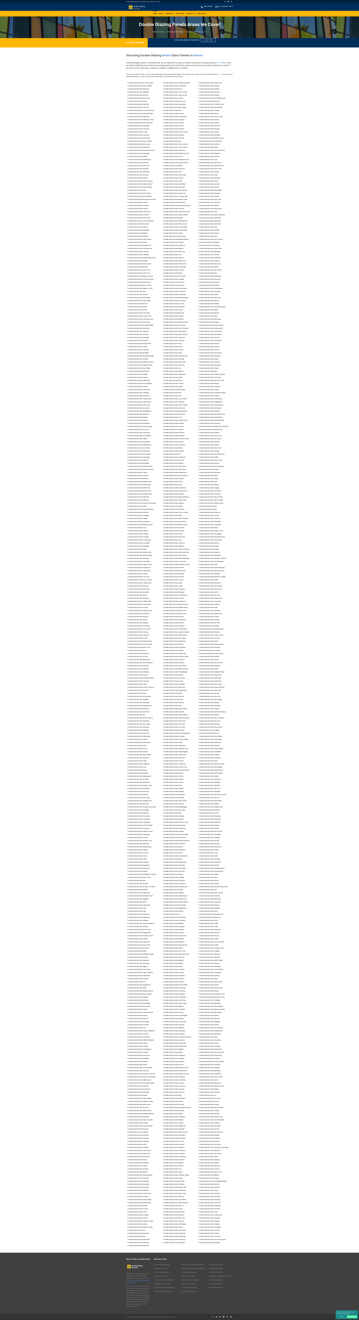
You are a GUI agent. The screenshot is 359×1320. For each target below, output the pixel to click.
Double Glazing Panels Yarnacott (174, 1144)
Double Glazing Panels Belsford (174, 939)
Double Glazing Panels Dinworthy (174, 365)
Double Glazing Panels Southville (139, 592)
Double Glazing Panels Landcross (139, 129)
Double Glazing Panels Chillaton (209, 616)
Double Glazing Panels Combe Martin (175, 227)
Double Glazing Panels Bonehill (138, 267)
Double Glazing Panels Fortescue (174, 543)
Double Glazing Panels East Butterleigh (176, 834)
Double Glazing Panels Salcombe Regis (141, 113)
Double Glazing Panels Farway (173, 1209)
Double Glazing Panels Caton (209, 1212)
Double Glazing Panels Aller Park (210, 623)
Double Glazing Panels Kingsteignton (211, 402)
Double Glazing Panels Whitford (174, 319)
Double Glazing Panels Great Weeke (175, 555)
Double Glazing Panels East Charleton (176, 334)
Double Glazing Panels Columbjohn (139, 442)
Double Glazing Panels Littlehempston (175, 896)
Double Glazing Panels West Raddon (140, 755)
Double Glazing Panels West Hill (209, 101)
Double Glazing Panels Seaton (209, 478)
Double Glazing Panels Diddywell (210, 1160)
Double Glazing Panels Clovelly (209, 120)
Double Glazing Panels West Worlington (176, 297)
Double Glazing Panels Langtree (174, 831)
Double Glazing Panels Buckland (139, 653)
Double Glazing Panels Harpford (209, 196)
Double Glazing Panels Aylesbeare (174, 1098)
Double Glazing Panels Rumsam (174, 270)
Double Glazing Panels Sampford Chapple (212, 307)
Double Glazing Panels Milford (209, 310)
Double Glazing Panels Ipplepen (209, 549)
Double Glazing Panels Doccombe (210, 1144)
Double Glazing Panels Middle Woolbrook (141, 1040)
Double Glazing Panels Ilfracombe (139, 328)
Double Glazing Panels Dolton (138, 761)
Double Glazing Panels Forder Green (175, 264)
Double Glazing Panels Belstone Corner (141, 276)
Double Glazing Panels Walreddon (210, 251)
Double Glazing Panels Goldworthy (174, 745)
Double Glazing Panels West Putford (211, 831)
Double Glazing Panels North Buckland (140, 663)
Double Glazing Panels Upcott (173, 1178)
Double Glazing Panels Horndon (138, 359)
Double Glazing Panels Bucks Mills (175, 362)
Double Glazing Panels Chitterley (174, 929)
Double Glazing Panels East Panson (175, 666)
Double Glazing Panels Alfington (209, 702)
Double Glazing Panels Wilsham (138, 1061)
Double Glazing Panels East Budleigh (175, 230)
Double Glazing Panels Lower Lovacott (211, 635)
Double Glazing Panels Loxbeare (210, 144)
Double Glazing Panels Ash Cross (210, 595)
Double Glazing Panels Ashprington (139, 1089)
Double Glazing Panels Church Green (175, 92)
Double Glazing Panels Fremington (139, 626)
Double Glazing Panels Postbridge (210, 816)
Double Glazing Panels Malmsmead (175, 1187)
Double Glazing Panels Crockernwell (175, 116)
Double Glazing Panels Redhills (209, 546)
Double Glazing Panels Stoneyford (139, 868)
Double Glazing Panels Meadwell (174, 1129)
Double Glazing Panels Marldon (138, 889)
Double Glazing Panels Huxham (138, 837)
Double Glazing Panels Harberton (210, 1187)
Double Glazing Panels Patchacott (139, 828)
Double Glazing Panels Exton (209, 911)
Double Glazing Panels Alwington (139, 1187)
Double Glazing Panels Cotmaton (139, 791)
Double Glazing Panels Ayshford (209, 975)
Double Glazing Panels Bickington (139, 463)
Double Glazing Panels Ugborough (210, 221)
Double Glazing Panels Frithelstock (139, 451)
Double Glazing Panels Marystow (210, 1166)
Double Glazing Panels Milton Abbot (211, 1012)
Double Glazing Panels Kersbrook (174, 187)
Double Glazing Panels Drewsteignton (211, 288)
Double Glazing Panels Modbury (174, 1018)
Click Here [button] (347, 1313)
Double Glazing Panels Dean (173, 343)
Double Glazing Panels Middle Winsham (176, 239)
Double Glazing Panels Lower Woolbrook (141, 221)
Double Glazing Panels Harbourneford (211, 328)
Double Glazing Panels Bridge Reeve (140, 445)
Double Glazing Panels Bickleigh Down (211, 914)
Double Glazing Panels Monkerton (174, 865)
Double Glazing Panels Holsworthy (210, 929)
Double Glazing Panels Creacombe (139, 432)
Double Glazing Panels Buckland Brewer (212, 1061)
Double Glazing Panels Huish (209, 920)
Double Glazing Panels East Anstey (210, 439)
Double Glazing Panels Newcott (138, 752)
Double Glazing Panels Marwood (139, 1163)
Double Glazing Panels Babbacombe (211, 613)
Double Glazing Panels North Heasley (211, 1028)
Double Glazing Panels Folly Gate (174, 724)
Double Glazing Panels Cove (208, 212)
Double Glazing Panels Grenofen (174, 282)
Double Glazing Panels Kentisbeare (210, 218)
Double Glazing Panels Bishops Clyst (211, 429)
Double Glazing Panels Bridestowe (210, 742)
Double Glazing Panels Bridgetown (139, 865)
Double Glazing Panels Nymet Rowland (176, 518)
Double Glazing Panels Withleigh (138, 730)
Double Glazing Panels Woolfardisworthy (212, 868)
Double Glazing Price (216, 1287)
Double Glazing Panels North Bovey (175, 521)
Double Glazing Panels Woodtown (210, 178)
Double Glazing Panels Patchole (138, 586)
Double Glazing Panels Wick (173, 1095)
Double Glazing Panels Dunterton (210, 1209)
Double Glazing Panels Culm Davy (139, 577)
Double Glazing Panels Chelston (209, 1110)
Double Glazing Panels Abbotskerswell (176, 322)
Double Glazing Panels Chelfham (174, 340)
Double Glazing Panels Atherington (174, 1135)
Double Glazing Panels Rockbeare (210, 819)
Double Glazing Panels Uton (172, 141)
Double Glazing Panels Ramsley (210, 844)
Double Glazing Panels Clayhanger (174, 1138)
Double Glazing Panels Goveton (174, 616)
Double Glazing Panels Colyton (138, 574)
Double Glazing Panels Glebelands (139, 488)
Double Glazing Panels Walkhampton (140, 1080)
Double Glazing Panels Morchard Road (176, 604)
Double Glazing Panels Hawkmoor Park (176, 1067)
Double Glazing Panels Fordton (209, 457)
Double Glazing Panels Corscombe (175, 466)
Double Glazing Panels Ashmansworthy (141, 123)
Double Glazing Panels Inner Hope (139, 322)
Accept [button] (352, 1316)
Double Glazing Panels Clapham (210, 322)
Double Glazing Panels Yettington (139, 393)
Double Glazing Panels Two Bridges (211, 534)
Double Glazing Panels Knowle (173, 874)
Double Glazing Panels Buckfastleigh (211, 107)
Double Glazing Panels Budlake (209, 389)
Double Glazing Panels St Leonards (175, 561)
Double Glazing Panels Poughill (173, 242)
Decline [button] (341, 1316)
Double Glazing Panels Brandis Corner (211, 531)
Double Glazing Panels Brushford (174, 1181)
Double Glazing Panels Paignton (209, 445)
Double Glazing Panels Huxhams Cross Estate (214, 1147)
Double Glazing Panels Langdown (174, 120)
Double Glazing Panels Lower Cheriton (140, 644)
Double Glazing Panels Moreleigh (210, 859)
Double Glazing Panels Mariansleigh (211, 190)
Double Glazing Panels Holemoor (210, 1193)
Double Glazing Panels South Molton (140, 436)
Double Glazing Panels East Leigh (174, 810)
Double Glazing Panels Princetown (174, 325)
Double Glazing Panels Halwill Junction (211, 503)
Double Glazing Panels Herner (173, 1227)
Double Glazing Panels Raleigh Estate (140, 610)
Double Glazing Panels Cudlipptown (139, 822)
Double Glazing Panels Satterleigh (139, 126)
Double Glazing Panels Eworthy (209, 1025)
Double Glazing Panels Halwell (138, 374)
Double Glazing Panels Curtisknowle (140, 540)
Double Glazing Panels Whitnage (174, 359)
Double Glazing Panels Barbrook (210, 285)
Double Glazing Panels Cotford (138, 178)
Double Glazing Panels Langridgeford (140, 1049)
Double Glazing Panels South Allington (211, 773)
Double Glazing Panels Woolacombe (175, 862)
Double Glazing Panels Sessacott (139, 733)
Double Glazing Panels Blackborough (140, 847)
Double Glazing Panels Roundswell (139, 742)
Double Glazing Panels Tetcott (209, 1156)
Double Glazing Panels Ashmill (209, 592)
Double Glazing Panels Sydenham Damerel (142, 1074)
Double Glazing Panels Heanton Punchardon (142, 503)
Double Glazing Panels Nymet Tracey (211, 239)
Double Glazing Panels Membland (139, 172)
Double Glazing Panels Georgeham (175, 647)
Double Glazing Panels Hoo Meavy (175, 920)
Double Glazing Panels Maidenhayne (140, 159)
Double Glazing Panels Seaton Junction (141, 1227)
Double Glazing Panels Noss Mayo (139, 448)
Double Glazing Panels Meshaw (174, 494)
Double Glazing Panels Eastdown (139, 1215)
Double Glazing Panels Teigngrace (174, 1055)
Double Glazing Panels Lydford (209, 985)
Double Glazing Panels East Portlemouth (212, 454)
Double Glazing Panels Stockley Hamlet (141, 469)
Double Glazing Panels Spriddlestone (140, 411)
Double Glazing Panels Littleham (174, 893)
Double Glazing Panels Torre (173, 417)
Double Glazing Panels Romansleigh (211, 699)
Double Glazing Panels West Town (174, 251)
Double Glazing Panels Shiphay (173, 463)
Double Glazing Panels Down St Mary (211, 1077)
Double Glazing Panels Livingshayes (140, 696)
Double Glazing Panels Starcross (174, 531)
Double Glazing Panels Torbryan (174, 804)
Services (169, 13)
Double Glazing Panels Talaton (173, 506)
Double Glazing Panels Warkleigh (139, 104)
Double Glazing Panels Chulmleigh (210, 1227)
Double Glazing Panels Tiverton (173, 383)
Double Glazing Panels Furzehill (209, 187)
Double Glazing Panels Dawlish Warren (141, 184)
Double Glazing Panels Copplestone (140, 985)
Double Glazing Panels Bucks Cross (175, 613)
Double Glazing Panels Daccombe (139, 98)
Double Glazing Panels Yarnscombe (140, 629)
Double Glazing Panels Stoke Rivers (211, 248)
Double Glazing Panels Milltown (209, 205)
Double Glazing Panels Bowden (209, 715)
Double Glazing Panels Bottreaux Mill (140, 552)
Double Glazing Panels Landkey (174, 442)
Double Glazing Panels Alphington (210, 782)
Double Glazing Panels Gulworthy (210, 896)
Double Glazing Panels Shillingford (139, 423)
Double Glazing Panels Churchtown (210, 1040)
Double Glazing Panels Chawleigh (174, 1009)
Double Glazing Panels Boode (138, 770)
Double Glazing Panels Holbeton (209, 432)
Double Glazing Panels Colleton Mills (140, 601)
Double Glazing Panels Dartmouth (139, 712)
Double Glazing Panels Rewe (209, 316)
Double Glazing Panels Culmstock (210, 494)
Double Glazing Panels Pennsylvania (211, 727)
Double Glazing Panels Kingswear (174, 589)
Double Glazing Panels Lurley (209, 159)
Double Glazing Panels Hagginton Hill (140, 801)
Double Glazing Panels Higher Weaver (211, 770)
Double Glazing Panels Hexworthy (210, 279)
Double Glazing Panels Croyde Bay (175, 997)
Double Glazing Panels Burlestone (139, 782)
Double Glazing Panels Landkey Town (175, 420)
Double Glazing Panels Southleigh (174, 994)
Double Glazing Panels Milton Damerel (176, 1132)
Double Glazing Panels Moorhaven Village (212, 577)
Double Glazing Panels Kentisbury (210, 356)
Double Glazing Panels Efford (209, 475)
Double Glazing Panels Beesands (139, 598)
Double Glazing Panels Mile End (138, 460)
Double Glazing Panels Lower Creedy (211, 116)
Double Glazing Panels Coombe (174, 426)
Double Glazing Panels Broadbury (210, 666)
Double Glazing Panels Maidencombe (140, 481)
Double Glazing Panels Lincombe (139, 681)
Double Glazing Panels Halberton (139, 1190)
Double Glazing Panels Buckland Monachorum (214, 887)
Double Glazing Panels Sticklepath (174, 1031)
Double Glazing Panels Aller (208, 506)
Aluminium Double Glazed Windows (192, 1264)
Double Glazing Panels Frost (208, 236)
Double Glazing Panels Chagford (139, 1196)
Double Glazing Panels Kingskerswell (175, 945)
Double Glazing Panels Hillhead (209, 485)
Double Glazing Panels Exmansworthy (211, 871)
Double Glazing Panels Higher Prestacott (176, 549)
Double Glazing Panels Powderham (210, 1074)
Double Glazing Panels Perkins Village (176, 405)
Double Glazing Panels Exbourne (210, 552)
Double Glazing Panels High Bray (210, 957)
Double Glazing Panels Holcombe (174, 1160)
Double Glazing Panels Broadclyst (174, 1077)
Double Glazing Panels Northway (174, 1110)
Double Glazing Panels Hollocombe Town (176, 552)
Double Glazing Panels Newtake (174, 791)
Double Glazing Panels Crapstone (210, 512)
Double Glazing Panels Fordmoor (174, 979)
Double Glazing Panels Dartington (174, 1034)
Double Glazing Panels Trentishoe (210, 1064)
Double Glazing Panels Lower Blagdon (176, 1015)
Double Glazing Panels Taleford (173, 1123)
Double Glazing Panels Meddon (209, 1163)
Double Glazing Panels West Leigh (139, 405)
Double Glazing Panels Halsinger (210, 1067)
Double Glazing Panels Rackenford (210, 224)
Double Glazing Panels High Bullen (139, 893)
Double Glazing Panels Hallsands (174, 402)
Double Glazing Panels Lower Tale (210, 601)
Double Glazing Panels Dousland (174, 659)
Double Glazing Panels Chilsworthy (139, 1037)
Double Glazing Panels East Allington (211, 767)
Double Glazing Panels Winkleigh (174, 592)
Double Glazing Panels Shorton (173, 178)
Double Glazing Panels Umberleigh (139, 975)
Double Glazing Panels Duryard (209, 132)
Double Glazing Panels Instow (138, 684)
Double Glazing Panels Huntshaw (174, 871)
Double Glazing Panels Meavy (173, 89)
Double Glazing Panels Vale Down (174, 169)
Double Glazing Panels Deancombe (139, 1006)
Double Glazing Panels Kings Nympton (211, 325)
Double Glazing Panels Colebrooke (210, 258)
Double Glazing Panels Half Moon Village (141, 954)
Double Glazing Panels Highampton (139, 905)
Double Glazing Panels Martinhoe (139, 1233)
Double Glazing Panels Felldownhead (211, 1031)
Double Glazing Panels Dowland (174, 135)
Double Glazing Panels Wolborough (139, 736)
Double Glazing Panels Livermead (210, 377)
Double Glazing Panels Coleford (174, 478)
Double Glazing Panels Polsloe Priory (140, 399)
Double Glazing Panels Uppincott (174, 1061)
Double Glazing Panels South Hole (139, 1055)
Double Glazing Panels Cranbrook (174, 1153)
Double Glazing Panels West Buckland (140, 555)
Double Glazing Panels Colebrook (139, 1242)
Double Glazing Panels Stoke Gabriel (140, 1110)
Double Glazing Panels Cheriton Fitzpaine (212, 374)
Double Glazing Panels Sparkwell (139, 758)
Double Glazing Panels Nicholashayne (211, 1132)
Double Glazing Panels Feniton (173, 1101)
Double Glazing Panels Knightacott (139, 147)
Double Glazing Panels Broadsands (175, 1236)
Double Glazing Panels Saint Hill (138, 690)
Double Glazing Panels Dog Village (174, 184)
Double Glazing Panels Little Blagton (175, 1224)
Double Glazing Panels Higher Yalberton (141, 972)
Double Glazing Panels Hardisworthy (211, 141)
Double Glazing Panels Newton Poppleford (142, 1031)
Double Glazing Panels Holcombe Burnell (176, 718)
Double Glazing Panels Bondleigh (139, 353)
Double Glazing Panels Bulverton (210, 346)
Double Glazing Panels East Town (174, 678)
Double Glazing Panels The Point (174, 208)
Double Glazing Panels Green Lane (175, 101)
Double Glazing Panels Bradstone (139, 709)
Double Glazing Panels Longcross (210, 650)
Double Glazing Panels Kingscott (210, 396)
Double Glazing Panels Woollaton (174, 451)
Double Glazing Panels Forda (173, 785)
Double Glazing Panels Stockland (139, 727)
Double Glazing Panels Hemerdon (210, 1199)
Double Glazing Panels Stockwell (210, 954)
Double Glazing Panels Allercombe (174, 570)
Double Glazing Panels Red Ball (209, 230)
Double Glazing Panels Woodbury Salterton (213, 558)
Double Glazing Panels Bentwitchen (175, 236)
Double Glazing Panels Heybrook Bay (175, 356)
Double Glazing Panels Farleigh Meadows (141, 678)
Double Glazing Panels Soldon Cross (175, 899)
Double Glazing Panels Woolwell (209, 129)
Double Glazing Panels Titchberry (139, 205)
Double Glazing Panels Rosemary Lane (176, 822)
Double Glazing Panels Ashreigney (210, 966)
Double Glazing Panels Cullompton (174, 883)
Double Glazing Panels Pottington (139, 92)
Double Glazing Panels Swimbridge (175, 267)
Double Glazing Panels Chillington (139, 672)
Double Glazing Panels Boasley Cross (140, 840)
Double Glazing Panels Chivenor (138, 853)
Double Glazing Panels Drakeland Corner (212, 994)
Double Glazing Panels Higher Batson (140, 1098)
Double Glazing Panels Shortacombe (175, 1046)
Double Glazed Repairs (162, 1272)
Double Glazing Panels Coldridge (139, 254)
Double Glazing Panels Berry (208, 371)
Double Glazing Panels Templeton (174, 626)
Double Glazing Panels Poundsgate (175, 86)
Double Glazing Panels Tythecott (139, 107)
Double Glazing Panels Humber (138, 607)
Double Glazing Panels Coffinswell (174, 850)
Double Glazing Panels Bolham (173, 218)
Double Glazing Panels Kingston (209, 95)
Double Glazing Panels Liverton (209, 813)
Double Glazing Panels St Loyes (174, 1141)
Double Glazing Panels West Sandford (211, 1006)
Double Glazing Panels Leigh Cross (175, 193)
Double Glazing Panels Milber (138, 951)
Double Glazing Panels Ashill (173, 705)
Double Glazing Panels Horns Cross (140, 877)
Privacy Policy (173, 1317)
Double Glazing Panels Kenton (209, 580)
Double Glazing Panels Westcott (209, 905)
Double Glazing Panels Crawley (174, 580)
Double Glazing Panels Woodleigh (139, 1117)
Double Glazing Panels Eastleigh (174, 574)
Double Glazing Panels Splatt (137, 506)
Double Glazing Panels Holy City (174, 138)
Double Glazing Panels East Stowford (140, 196)
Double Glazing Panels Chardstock (175, 1150)
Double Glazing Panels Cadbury (174, 788)
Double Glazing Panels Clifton (138, 859)
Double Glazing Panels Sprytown (174, 1083)
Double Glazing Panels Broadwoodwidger (141, 356)
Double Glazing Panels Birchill (138, 304)
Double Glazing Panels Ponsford (138, 1107)
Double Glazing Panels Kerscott (138, 1018)
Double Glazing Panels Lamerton (139, 1034)
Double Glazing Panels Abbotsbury (210, 1034)
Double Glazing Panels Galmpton (174, 436)
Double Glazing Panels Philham (173, 644)
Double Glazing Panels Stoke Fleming (140, 641)
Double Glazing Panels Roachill (138, 957)
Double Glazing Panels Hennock (210, 693)
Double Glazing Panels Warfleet (209, 626)
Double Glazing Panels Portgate (138, 534)
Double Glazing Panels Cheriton (209, 172)
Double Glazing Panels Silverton (138, 675)
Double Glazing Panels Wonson (209, 733)
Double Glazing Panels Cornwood (210, 1098)
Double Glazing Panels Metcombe (174, 537)
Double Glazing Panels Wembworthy (140, 1203)
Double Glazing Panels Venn (137, 291)
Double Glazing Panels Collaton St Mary (141, 1101)
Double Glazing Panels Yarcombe (139, 963)
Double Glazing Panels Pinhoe (173, 481)
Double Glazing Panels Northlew (174, 797)
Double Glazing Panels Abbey (173, 742)
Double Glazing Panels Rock (208, 481)
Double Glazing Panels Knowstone (174, 1239)
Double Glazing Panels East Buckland (175, 856)
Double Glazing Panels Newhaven (210, 472)
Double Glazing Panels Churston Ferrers (176, 439)
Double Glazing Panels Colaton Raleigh (176, 739)
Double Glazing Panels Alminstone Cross (212, 150)
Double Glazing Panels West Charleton (211, 1107)
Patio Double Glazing (188, 1276)
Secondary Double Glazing (163, 1284)
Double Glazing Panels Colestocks (210, 758)
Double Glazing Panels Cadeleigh (139, 515)
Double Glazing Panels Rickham (174, 1196)
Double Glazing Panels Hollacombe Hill (212, 165)
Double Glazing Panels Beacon (209, 113)
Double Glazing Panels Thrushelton (139, 816)
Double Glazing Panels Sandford (138, 862)
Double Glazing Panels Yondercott (174, 245)
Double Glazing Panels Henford (173, 761)
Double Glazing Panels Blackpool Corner (212, 997)
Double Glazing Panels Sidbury (173, 948)
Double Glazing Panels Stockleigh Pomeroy (177, 1107)
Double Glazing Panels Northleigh (210, 705)
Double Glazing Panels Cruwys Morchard (141, 110)
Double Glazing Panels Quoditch (174, 982)
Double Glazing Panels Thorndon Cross (212, 104)
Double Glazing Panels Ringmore (174, 1147)
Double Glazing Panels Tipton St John (175, 95)
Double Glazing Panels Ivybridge (174, 816)
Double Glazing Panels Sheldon (173, 429)
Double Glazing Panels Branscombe (140, 1104)
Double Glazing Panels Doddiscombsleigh (177, 83)
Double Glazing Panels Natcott (138, 1009)
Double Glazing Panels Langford (209, 730)
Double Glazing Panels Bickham (209, 313)
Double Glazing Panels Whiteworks (210, 555)
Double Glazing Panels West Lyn (210, 797)
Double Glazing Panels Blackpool (139, 1245)
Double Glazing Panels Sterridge (174, 1184)
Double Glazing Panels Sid (172, 454)
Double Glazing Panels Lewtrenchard (140, 583)
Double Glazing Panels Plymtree (174, 460)
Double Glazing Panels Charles (209, 850)
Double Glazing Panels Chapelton (139, 1141)
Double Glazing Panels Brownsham (210, 847)
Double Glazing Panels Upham (138, 1224)
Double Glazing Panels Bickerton (210, 1018)
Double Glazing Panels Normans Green (212, 1052)
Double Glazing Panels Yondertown (175, 764)
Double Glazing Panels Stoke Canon (211, 1172)
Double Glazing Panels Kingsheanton (140, 776)
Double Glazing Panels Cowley (138, 1166)
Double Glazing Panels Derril (137, 908)
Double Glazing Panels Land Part (139, 1071)
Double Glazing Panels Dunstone (210, 1123)
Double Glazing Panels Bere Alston (210, 162)
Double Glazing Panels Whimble (209, 656)
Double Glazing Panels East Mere (210, 1196)
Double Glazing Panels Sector (173, 346)
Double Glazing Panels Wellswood (174, 641)
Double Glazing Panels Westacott (139, 89)
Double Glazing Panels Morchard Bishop (176, 497)
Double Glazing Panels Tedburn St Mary (141, 1221)
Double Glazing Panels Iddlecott (209, 1175)
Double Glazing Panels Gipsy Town (175, 261)
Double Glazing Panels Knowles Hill (175, 755)
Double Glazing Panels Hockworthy (175, 917)
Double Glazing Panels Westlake (139, 699)
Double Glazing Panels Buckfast (174, 423)
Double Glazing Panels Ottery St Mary (211, 497)
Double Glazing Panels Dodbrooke (210, 1206)
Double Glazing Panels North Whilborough (212, 98)
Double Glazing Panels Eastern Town (140, 316)
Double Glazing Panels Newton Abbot (140, 1199)
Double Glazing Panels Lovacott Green (140, 248)
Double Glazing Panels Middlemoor (175, 1126)
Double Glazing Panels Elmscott (138, 175)
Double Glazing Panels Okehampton (140, 604)
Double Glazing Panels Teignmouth (175, 828)
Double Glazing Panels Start (208, 509)
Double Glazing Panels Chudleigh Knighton (213, 393)
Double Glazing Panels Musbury (209, 883)
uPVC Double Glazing (216, 1272)
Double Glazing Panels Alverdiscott (175, 601)
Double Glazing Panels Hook (137, 767)
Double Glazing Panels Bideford (174, 1049)
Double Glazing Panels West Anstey (175, 175)
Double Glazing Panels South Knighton (211, 748)
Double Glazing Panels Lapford (138, 739)
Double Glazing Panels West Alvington (140, 187)
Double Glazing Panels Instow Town (140, 1150)
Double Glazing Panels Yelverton (139, 331)
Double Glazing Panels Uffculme (174, 1221)
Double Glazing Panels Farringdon (210, 1046)
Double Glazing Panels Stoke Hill (174, 957)
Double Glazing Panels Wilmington (210, 1126)
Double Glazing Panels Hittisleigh (210, 837)
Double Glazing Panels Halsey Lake (211, 436)
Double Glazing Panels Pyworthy (210, 202)
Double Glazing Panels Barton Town (211, 169)
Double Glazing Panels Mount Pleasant (176, 132)
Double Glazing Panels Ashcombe (139, 1156)
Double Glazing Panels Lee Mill (209, 515)
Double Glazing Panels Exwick (209, 181)
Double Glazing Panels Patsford (174, 509)
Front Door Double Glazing (190, 1280)
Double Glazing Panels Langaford (210, 386)
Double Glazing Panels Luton (173, 540)
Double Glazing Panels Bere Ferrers (140, 282)
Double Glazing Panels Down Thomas (211, 893)
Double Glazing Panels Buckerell (210, 745)
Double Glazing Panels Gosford (138, 227)
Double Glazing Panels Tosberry (209, 825)
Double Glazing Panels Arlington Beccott (212, 687)
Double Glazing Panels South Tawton (175, 1003)
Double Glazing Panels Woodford (139, 1058)
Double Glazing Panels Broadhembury (176, 411)
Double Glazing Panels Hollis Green (140, 212)
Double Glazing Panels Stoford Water (211, 736)
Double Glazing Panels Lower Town (139, 270)
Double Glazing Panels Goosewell (139, 1239)
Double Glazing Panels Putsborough (211, 1055)
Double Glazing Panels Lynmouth (139, 429)
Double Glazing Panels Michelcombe (175, 1071)
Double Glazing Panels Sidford (173, 1113)
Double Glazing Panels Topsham (174, 932)
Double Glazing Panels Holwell (209, 669)
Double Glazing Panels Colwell (209, 945)
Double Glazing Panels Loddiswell (139, 764)
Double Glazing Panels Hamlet (138, 346)
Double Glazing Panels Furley (173, 353)
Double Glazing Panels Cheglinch (139, 669)
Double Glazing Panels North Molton (211, 801)
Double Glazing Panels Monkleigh (174, 794)
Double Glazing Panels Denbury (138, 420)
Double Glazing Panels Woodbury (174, 942)
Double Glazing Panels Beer (137, 880)
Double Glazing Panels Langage (209, 488)
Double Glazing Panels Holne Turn (210, 788)
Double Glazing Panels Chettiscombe (175, 595)
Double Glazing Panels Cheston (174, 776)
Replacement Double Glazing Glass (220, 1276)
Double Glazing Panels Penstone (139, 979)
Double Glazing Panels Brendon (138, 95)
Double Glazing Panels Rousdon (174, 972)
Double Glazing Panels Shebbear (210, 1221)
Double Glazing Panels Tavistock (139, 1178)
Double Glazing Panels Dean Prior (210, 696)
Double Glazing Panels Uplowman (210, 917)
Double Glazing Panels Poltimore (174, 432)
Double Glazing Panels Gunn (137, 650)
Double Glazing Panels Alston (173, 273)
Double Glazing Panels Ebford (209, 147)
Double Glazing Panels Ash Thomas (140, 929)
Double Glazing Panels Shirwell (173, 650)
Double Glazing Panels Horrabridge (139, 297)
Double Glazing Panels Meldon (138, 233)
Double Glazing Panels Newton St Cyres (176, 1074)
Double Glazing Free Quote (163, 1291)
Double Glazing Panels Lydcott (209, 1190)
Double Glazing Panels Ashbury (138, 208)
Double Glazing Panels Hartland (138, 1052)
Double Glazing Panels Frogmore (139, 169)
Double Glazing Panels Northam (209, 543)
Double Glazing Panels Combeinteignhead (177, 733)
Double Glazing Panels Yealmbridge (140, 485)
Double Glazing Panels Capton (173, 1172)
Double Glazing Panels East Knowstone (212, 466)
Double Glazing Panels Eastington (174, 1242)
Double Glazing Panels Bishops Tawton (141, 524)
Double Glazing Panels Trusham (209, 350)
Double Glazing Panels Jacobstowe (175, 620)
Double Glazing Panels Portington (210, 1000)
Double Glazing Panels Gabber (209, 469)
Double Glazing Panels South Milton (175, 868)
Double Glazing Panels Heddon (138, 518)
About (161, 13)
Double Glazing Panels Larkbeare (139, 215)
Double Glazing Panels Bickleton (139, 478)
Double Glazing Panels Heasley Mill (210, 1049)
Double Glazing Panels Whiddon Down (176, 607)
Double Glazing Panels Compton (210, 110)
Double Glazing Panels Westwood (174, 445)
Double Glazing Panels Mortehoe (174, 702)
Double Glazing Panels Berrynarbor (139, 144)
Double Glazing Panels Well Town (139, 371)
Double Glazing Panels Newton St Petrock (177, 212)
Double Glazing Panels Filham (173, 853)
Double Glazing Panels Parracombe (175, 1043)
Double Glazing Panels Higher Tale (210, 690)
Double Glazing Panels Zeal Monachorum (177, 840)
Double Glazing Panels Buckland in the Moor (142, 199)
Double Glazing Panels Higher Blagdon (176, 752)
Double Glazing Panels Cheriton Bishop (176, 902)
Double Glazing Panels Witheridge (210, 1003)
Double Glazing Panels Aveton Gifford (140, 86)
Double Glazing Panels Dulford (209, 294)
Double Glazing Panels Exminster (139, 948)
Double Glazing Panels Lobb (137, 911)
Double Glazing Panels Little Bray (139, 1138)
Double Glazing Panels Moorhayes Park (176, 153)
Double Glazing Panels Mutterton (210, 92)
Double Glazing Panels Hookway (139, 1169)
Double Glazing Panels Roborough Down (176, 954)
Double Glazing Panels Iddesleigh (139, 1092)
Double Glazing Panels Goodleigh (139, 546)
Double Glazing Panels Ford (137, 1028)
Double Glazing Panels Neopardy (210, 908)
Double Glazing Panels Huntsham (210, 423)
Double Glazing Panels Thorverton (174, 727)
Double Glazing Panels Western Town (175, 199)
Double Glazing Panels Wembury (174, 1215)
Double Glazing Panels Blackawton (210, 319)
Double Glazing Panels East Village (139, 368)
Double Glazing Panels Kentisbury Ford (212, 948)
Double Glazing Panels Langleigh (174, 1058)
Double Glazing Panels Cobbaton (210, 1224)
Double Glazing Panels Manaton (174, 819)
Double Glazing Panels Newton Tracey (140, 785)
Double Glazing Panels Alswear (209, 1015)
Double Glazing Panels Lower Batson (140, 402)
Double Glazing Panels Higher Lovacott (141, 831)
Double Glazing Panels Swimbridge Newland (213, 1181)
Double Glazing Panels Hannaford (139, 613)
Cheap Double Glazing (189, 1272)
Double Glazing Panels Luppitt (173, 586)
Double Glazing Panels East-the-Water (176, 985)
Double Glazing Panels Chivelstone (139, 819)
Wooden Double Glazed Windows (165, 1287)
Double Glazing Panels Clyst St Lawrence (141, 687)
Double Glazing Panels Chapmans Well (176, 656)
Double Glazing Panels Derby (173, 181)
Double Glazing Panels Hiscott (138, 1160)
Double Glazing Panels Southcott (174, 1089)
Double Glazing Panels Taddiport (210, 951)
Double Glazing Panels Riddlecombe (175, 472)
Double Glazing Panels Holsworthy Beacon (213, 712)
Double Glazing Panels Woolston (210, 632)
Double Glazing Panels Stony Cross (175, 610)
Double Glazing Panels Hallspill (138, 261)
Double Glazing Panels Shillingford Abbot (212, 672)
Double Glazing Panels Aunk (208, 227)
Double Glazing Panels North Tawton (175, 801)
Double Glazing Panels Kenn (173, 393)
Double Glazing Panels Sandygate (139, 153)
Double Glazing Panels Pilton (137, 693)
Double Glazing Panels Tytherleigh (210, 521)
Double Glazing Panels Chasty (138, 620)
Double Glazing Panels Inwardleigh (139, 561)
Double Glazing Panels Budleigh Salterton (141, 1113)
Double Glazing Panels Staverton (139, 1135)
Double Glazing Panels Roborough (174, 1233)
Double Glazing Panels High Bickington (140, 1175)
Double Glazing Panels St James (174, 304)
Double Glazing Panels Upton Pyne (139, 273)
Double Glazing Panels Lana (172, 1169)
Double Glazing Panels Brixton (209, 528)
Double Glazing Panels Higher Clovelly (176, 215)
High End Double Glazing (189, 1287)
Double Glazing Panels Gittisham (139, 162)
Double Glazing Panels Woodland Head (141, 896)
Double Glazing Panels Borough (209, 828)
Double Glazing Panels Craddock (174, 877)
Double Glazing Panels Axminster (210, 647)
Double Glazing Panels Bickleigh (210, 1242)
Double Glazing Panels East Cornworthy (212, 942)
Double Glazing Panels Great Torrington (141, 181)
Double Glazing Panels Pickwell (138, 883)
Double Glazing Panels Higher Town (211, 448)
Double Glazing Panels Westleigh (210, 1218)
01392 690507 (208, 6)
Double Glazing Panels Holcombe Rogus (141, 279)
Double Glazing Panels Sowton (173, 310)
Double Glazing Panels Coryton (173, 350)
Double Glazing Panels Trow (137, 528)
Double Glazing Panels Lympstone (139, 408)
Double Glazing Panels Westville (210, 1184)
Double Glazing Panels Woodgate (210, 1021)
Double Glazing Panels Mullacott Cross (212, 138)
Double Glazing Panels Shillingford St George (142, 874)
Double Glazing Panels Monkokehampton (212, 537)
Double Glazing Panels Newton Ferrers (176, 162)
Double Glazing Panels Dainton (138, 1095)
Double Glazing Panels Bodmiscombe (175, 524)
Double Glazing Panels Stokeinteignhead (212, 567)
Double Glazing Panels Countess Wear (140, 1126)
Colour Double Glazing (216, 1280)
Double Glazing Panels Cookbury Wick (176, 196)
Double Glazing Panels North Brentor (211, 417)
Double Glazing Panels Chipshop (139, 350)
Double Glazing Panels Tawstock (210, 1092)
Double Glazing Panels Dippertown (139, 116)
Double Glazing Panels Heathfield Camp (141, 319)
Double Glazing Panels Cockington (139, 313)
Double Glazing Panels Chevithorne (210, 491)
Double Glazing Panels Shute (137, 902)
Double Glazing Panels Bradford (174, 923)
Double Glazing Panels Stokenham (174, 844)
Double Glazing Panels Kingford (174, 779)
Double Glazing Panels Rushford (174, 129)
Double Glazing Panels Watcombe (174, 687)
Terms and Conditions (163, 1317)
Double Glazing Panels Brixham (209, 300)
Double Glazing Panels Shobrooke (174, 337)
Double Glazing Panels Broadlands (210, 276)
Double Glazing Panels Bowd (208, 1037)
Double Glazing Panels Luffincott (138, 475)
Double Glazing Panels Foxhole (138, 1209)
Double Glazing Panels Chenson (138, 632)
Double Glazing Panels (189, 1284)
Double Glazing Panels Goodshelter (210, 752)
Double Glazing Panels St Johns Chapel (141, 83)
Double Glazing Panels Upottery (209, 123)
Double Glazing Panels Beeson (173, 847)
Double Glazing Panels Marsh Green (211, 684)
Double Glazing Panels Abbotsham (210, 365)
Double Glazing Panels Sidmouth (210, 932)
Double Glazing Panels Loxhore (138, 656)
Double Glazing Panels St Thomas (210, 1236)
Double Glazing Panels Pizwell (138, 638)
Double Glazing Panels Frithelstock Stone (141, 120)
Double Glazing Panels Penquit (209, 1104)
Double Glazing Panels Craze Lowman (176, 144)
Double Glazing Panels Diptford (173, 911)
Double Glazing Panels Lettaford (209, 709)
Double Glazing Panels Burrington (139, 1021)
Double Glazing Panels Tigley (173, 515)
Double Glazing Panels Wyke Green (175, 837)
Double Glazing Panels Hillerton (173, 371)
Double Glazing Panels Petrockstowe (211, 988)
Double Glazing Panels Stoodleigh (210, 135)
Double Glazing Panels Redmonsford (175, 635)
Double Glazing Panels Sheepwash (175, 374)
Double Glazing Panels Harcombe (174, 408)
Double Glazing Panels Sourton (138, 748)
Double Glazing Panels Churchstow (175, 488)
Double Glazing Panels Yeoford (173, 316)
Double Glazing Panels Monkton (209, 865)
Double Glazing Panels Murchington (175, 905)
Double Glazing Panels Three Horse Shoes (213, 1239)
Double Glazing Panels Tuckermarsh (140, 1193)
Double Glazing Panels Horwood (210, 1141)
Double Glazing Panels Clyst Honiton (175, 399)
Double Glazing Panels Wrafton (173, 773)
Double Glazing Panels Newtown (139, 1147)
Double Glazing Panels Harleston (210, 604)
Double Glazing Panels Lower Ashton (140, 239)
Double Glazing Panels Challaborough (175, 887)
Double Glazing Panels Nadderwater (140, 932)
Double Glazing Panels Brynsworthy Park (212, 414)
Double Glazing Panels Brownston (210, 291)
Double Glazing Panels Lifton (137, 190)
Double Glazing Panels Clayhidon (174, 1040)
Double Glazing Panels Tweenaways (175, 331)
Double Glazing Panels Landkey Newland (176, 632)
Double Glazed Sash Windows (164, 1280)
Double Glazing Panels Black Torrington (212, 718)
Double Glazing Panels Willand (138, 156)
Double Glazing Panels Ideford (138, 1206)
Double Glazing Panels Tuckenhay (174, 991)
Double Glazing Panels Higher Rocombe (212, 764)
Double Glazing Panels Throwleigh (210, 834)
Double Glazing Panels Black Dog (139, 797)
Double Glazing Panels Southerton (174, 880)
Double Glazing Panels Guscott (173, 1064)
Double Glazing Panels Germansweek (140, 1067)
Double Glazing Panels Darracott (174, 285)
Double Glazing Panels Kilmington (174, 1212)
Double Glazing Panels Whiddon (209, 304)
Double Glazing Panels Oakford (138, 531)
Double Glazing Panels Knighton (138, 623)
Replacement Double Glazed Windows (193, 1268)
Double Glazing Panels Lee (208, 1095)
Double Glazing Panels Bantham (138, 236)
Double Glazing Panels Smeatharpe (175, 1190)
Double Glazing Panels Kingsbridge (139, 1003)
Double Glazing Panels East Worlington (212, 561)
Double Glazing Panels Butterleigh (139, 230)
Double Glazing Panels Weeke (173, 165)
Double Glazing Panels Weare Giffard (140, 994)
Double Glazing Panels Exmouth (210, 1230)
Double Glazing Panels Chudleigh (174, 684)
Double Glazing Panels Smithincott (174, 457)
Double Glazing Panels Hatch (209, 564)
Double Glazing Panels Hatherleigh (139, 457)
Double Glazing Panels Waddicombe (175, 908)
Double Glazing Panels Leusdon (174, 113)
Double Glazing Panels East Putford (211, 270)
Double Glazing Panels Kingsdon (139, 997)
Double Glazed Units (161, 1276)
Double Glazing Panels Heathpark (210, 1138)
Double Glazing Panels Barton (209, 856)
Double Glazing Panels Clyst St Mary (211, 586)
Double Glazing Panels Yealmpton (210, 610)
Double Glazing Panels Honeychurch (140, 264)
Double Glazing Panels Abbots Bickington (177, 558)
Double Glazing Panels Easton (138, 595)
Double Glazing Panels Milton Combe (175, 224)
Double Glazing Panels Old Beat (138, 773)
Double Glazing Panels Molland (173, 1006)
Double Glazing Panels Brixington (139, 558)
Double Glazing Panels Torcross (209, 254)
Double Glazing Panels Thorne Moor (140, 193)
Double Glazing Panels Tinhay (138, 101)
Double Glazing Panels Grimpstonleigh (140, 426)
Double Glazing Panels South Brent (139, 138)
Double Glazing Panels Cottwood (210, 245)
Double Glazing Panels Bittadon (173, 1163)
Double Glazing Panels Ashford (173, 675)
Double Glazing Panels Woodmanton (140, 343)
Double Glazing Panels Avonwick (174, 969)
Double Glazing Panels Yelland (173, 98)
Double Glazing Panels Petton (138, 549)
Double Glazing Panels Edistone (138, 794)
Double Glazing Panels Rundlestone (175, 1156)
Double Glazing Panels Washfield (210, 574)
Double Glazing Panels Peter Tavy (139, 165)
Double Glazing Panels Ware (173, 813)
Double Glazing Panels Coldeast (138, 920)
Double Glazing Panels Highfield (209, 89)
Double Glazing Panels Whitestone (174, 150)
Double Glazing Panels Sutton (173, 534)
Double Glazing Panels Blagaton (209, 242)
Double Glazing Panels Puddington (174, 1117)
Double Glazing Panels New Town (174, 758)
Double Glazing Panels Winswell (138, 1000)
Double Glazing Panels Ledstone (174, 567)
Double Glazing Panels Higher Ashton (211, 982)
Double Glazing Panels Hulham (209, 939)
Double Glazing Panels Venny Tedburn (140, 141)
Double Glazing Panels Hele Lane (139, 635)
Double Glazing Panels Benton (173, 386)
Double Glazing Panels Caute (209, 853)
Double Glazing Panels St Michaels (175, 988)
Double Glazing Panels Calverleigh (139, 834)
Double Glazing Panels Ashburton (174, 307)
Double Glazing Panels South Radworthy (212, 1120)
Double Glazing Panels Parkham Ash (175, 767)
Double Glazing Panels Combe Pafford (211, 969)
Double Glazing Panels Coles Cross (175, 1193)
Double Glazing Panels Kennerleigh (210, 408)
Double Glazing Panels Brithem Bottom (140, 466)
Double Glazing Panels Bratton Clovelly (176, 669)
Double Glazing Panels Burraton (209, 1129)
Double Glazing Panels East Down (139, 589)
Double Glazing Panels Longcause (139, 521)
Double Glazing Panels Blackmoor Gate (212, 380)
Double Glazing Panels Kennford (174, 123)
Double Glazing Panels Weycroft (174, 696)
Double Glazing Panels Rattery (173, 448)
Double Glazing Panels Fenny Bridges (140, 383)
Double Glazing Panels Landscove (210, 902)
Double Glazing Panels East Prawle (139, 969)
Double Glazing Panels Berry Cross (139, 647)
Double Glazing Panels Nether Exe (210, 583)
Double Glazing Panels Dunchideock (211, 331)
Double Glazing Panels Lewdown (210, 1058)
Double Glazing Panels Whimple (138, 512)
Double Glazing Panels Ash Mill (209, 840)
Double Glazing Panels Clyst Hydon (175, 1021)
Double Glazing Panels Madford (174, 960)
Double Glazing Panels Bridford (173, 248)
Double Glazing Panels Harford (138, 202)
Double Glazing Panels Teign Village (140, 300)
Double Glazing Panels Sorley (209, 175)
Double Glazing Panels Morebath (210, 810)
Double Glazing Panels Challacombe (211, 1215)
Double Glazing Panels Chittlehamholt (140, 705)
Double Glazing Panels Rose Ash (139, 224)
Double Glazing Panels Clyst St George (176, 328)
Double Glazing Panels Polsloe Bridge (175, 715)
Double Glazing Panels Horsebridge (210, 739)
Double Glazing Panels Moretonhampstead (177, 205)
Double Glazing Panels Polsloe (138, 1015)
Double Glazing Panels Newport (209, 383)
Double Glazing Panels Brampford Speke (176, 770)
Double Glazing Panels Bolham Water (211, 960)
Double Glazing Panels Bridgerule (210, 153)
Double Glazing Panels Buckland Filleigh (141, 325)
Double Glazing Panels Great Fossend (211, 653)
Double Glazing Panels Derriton (209, 880)
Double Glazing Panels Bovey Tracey (140, 285)
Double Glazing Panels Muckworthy (211, 334)
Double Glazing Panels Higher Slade (175, 500)
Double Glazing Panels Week (173, 693)
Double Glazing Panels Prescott (209, 936)
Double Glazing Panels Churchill (209, 1169)
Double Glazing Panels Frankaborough (211, 405)
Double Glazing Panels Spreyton (174, 663)
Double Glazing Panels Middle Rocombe (141, 362)
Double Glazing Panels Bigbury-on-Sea (140, 288)
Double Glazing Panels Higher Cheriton (140, 564)
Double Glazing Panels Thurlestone (139, 389)
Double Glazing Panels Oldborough (139, 380)
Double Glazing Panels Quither (138, 310)
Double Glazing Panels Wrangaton (139, 702)
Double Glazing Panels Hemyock (174, 1025)
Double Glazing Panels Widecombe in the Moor (214, 426)
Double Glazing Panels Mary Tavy (174, 1218)
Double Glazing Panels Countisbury (175, 1080)
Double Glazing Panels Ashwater (174, 712)
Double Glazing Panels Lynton (138, 1212)
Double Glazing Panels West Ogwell (175, 107)
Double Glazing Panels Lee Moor (210, 184)
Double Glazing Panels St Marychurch (176, 491)
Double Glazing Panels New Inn (174, 1206)
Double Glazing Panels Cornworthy (175, 300)
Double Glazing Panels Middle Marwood (141, 991)
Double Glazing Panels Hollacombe (139, 570)
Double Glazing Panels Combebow (210, 524)
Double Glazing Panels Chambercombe (141, 936)
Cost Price (180, 13)
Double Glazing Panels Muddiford (139, 810)
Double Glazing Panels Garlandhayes (211, 399)
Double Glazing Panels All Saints (210, 724)
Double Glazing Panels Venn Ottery (210, 1153)
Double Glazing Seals (216, 1264)
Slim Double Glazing (216, 1284)
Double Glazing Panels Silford (138, 307)
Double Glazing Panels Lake (172, 254)
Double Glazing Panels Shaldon (138, 939)
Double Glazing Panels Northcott (174, 623)
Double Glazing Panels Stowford (209, 1113)
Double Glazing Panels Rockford (210, 442)
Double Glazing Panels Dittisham (139, 500)
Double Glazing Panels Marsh (173, 380)
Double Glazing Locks (216, 1268)
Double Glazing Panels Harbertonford (175, 629)
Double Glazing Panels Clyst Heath (139, 945)
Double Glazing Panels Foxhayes (210, 362)
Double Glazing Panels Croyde (138, 132)
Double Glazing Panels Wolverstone (211, 589)
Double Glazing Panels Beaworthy (210, 822)
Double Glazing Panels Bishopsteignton (212, 644)
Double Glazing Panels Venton (138, 1064)
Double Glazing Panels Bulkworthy (210, 1071)
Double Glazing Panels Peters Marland (176, 1203)
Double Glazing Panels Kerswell (174, 577)
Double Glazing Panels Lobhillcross (210, 779)
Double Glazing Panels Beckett (209, 991)
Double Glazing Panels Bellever (138, 1172)
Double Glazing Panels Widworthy (139, 497)
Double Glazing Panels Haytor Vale (210, 199)
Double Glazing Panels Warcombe (210, 899)
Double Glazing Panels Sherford (138, 334)
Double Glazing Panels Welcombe (139, 396)
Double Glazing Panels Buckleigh (139, 337)
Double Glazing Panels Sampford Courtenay (177, 1037)
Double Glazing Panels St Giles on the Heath (142, 807)
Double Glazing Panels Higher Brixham (140, 365)
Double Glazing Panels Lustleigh (174, 279)
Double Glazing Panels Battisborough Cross (142, 258)
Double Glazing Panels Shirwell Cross (211, 1117)
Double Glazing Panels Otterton (209, 1101)
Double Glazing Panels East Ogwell (175, 638)
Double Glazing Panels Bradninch (139, 414)
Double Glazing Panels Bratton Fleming (141, 718)
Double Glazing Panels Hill (137, 715)
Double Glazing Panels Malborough (210, 678)
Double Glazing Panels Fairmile (173, 1166)
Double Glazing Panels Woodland (210, 785)
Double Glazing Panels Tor (172, 914)
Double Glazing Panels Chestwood (174, 825)
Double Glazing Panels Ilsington (209, 1178)
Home (155, 13)
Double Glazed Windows (162, 1264)
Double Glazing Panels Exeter (138, 242)
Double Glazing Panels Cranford (174, 598)
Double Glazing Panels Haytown (209, 463)
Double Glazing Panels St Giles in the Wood (142, 887)
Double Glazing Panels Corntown (139, 1025)
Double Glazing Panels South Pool (210, 1203)
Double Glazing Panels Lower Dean (175, 1000)
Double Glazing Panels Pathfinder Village (176, 1175)
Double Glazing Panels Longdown (174, 926)
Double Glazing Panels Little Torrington (211, 500)
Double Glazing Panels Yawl (172, 172)
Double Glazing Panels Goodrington (210, 972)
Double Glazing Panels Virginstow (139, 721)
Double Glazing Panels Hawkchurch (140, 567)
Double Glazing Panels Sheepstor (139, 960)
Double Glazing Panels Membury (139, 666)
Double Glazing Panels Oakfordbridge (175, 672)
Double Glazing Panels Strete (209, 761)
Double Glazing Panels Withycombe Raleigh (142, 1077)
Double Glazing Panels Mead (137, 988)
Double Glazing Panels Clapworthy (139, 942)
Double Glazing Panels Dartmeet (139, 1086)
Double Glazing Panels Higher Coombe (141, 1120)
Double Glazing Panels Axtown (209, 659)
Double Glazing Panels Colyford (138, 1132)
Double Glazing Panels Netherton (139, 251)
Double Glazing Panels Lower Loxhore (176, 147)
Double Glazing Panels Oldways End (140, 245)
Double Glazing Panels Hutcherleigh (211, 540)
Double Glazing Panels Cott (137, 982)
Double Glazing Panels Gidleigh (209, 804)
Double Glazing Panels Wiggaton (139, 899)
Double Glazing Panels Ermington (174, 736)
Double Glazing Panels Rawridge (139, 537)
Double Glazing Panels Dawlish (209, 776)
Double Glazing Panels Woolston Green (212, 1086)
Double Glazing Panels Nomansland (140, 454)
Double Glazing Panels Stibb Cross (210, 1083)
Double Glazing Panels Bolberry (209, 1089)
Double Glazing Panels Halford (209, 874)
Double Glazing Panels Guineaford (210, 862)
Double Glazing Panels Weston (209, 267)
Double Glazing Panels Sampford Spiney (141, 509)
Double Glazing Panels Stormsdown (211, 353)
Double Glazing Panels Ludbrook (210, 755)
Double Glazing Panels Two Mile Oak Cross (213, 794)
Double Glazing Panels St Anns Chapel (176, 512)
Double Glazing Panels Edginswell (139, 917)
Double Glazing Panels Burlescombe (140, 491)
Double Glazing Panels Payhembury (211, 340)
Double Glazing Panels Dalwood (209, 233)
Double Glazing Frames (189, 1291)
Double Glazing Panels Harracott (174, 730)
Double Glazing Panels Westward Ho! (211, 598)
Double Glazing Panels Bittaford (138, 417)
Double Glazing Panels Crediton (138, 1046)
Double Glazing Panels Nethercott (139, 844)
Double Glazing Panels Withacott (174, 1028)
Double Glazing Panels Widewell (209, 1135)
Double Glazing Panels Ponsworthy (175, 294)
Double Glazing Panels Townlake (174, 528)
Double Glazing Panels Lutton (138, 1144)
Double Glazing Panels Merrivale (174, 313)
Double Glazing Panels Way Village (139, 724)
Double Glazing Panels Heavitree (174, 1092)
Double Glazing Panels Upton (138, 745)
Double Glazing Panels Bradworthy (139, 788)
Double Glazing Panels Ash (137, 1230)
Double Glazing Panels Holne (209, 877)
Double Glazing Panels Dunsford (210, 337)
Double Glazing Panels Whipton (173, 1120)
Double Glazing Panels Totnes (138, 856)
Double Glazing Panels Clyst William (175, 1199)
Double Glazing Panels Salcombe (210, 721)
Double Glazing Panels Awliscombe (210, 208)
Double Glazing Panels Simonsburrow (175, 190)
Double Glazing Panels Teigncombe (210, 675)
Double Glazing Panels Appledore (139, 1181)
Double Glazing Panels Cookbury (210, 261)
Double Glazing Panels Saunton (138, 377)
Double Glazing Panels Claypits (138, 850)
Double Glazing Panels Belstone (209, 156)
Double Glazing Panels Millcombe (210, 1150)
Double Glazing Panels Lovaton (173, 681)
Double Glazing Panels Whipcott (138, 926)
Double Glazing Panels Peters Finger (211, 460)
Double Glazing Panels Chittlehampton (140, 494)
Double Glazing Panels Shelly (209, 607)
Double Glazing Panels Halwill (209, 641)
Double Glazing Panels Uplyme (138, 1043)
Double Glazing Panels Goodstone (139, 1184)
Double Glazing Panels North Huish (175, 276)
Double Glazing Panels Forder (209, 926)
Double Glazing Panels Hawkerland (175, 104)
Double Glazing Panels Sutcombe (139, 135)
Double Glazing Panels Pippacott (210, 963)
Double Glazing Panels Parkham (139, 340)
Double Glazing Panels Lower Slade (175, 1230)
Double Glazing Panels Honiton (138, 294)
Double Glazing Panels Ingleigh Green (211, 807)
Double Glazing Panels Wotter (173, 1052)
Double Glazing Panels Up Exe (173, 156)
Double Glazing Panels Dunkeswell (210, 681)
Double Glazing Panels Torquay (209, 368)
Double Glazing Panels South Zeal (174, 414)
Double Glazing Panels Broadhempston (212, 629)
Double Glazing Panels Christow (209, 620)
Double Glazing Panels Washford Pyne (176, 221)
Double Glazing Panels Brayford (138, 1129)
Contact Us (190, 13)
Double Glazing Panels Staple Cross (211, 83)
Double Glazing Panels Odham (173, 233)
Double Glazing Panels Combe (209, 1043)
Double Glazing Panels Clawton (173, 1012)
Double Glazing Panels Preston (138, 1218)
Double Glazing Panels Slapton (209, 359)
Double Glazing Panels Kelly (208, 273)
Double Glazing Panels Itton (172, 368)
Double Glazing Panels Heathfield (174, 975)
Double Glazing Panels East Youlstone (176, 475)
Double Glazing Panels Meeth (173, 859)
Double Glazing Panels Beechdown (139, 659)
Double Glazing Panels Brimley (173, 699)
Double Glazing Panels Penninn (173, 782)
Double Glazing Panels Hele (172, 396)
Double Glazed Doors (161, 1268)
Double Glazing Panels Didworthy (210, 193)
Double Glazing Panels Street (209, 979)
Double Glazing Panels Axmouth (210, 282)
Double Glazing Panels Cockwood (174, 1086)
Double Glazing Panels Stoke (173, 583)
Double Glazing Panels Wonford (209, 343)
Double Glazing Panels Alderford (138, 813)
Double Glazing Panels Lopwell (138, 386)
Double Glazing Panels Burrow (209, 1080)
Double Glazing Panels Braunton (138, 779)
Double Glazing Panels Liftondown (210, 791)
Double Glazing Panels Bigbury (138, 966)
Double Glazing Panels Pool (172, 110)
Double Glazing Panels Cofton (173, 377)
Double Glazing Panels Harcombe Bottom (141, 923)
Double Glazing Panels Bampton (138, 616)
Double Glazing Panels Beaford (173, 963)
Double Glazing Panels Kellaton (138, 871)
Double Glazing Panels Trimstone (210, 638)
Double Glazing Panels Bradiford (210, 411)
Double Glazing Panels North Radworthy (212, 420)
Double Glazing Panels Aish (208, 889)
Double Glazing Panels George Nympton (212, 570)
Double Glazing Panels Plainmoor (210, 126)
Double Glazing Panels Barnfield (138, 804)
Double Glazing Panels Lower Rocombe (141, 1012)
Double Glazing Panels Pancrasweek (175, 288)
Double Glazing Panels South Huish (139, 218)
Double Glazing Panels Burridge (209, 451)
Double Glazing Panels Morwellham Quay (177, 564)
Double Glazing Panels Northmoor (174, 202)
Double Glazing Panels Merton (173, 966)
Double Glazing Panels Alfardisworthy (175, 690)
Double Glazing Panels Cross (173, 485)
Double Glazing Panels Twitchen (209, 1233)
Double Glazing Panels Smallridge (139, 543)
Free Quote (201, 13)
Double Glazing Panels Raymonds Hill (211, 663)
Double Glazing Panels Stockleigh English (141, 1083)
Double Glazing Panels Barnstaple (174, 389)
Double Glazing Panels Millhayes (174, 546)
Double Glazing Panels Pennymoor (139, 1153)
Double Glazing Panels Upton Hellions (175, 709)
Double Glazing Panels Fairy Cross (175, 951)
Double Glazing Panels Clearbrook (174, 291)
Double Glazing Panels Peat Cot (174, 126)
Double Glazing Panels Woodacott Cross (176, 159)
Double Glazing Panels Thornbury (210, 518)
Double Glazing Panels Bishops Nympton (212, 1009)
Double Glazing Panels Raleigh (173, 889)
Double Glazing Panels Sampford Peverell (141, 150)
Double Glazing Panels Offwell (138, 472)
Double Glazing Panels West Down (175, 721)
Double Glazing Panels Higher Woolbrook (212, 215)
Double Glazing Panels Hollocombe (175, 653)
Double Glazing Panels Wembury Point (176, 748)
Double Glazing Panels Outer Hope (175, 469)
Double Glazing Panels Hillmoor (174, 258)
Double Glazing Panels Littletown (174, 503)
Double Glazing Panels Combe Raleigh (140, 825)
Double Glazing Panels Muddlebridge (175, 807)
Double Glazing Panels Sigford (138, 439)
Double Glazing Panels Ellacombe (210, 297)
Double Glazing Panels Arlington (209, 86)
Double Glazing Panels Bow (137, 1236)
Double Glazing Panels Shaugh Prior (175, 936)
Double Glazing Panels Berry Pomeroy (140, 580)
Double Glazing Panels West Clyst (210, 264)
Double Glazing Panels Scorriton (174, 1104)
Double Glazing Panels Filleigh (209, 923)
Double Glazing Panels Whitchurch (139, 914)
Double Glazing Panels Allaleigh (138, 1123)
